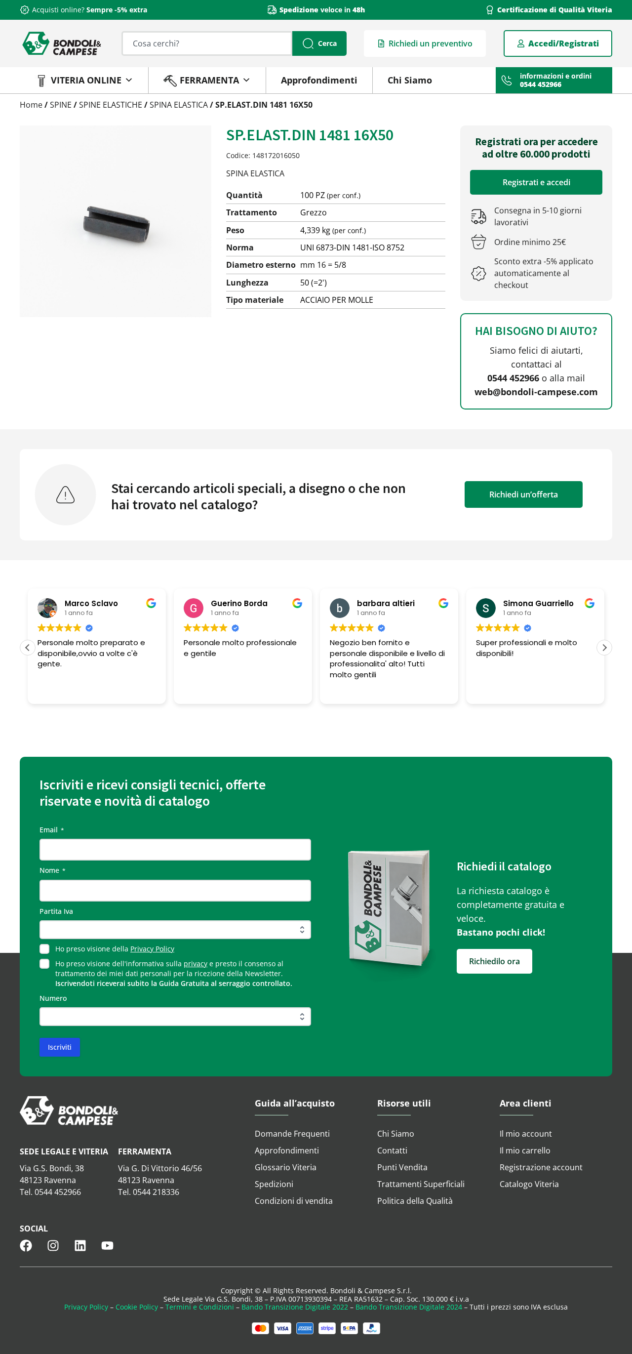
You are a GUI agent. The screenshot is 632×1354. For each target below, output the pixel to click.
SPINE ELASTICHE (110, 104)
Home (31, 104)
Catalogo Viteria (529, 1184)
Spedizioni (274, 1184)
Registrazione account (541, 1167)
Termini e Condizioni (199, 1307)
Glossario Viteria (285, 1167)
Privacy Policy (152, 948)
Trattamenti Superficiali (421, 1184)
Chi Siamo (410, 80)
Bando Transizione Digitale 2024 (409, 1307)
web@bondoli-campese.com (536, 392)
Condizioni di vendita (294, 1200)
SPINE (61, 104)
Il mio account (526, 1133)
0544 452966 (513, 378)
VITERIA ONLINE (86, 80)
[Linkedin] (80, 1245)
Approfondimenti (319, 80)
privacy (195, 963)
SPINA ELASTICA (179, 104)
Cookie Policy (137, 1307)
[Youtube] (107, 1245)
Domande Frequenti (292, 1133)
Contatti (392, 1150)
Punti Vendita (402, 1167)
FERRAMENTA (209, 80)
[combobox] (206, 43)
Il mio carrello (525, 1150)
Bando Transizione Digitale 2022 (294, 1307)
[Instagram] (53, 1245)
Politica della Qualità (415, 1200)
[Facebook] (26, 1245)
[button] (604, 647)
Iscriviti (60, 1047)
